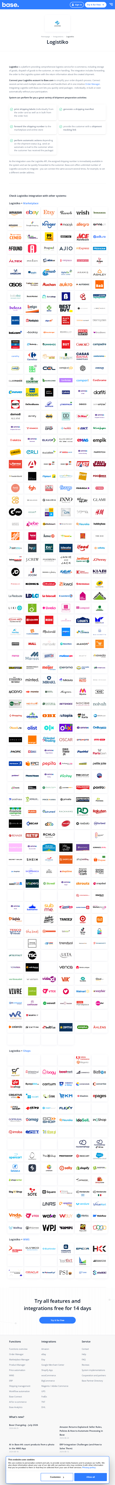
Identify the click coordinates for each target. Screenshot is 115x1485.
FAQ (84, 1359)
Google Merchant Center (52, 1364)
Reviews (85, 1364)
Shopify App (47, 1370)
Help (84, 1354)
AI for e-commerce (18, 1401)
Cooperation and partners (94, 1375)
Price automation (17, 1370)
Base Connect (15, 1396)
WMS (26, 1239)
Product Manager (17, 1364)
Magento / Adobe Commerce (54, 1386)
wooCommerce (48, 1375)
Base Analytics (15, 1407)
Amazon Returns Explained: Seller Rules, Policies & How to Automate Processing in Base (81, 1431)
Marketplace (30, 203)
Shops (27, 1050)
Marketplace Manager (19, 1359)
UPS (43, 1391)
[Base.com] (10, 4)
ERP (11, 1380)
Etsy (43, 1359)
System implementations (93, 1370)
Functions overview (18, 1349)
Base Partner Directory (92, 1380)
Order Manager (92, 84)
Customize (55, 1477)
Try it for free (94, 4)
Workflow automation (19, 1391)
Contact (85, 1349)
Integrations (58, 36)
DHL (43, 1407)
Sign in (78, 4)
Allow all (90, 1477)
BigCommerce (48, 1380)
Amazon (45, 1349)
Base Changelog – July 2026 (23, 1425)
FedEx (44, 1396)
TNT (43, 1401)
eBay (43, 1354)
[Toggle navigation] (111, 4)
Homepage (45, 36)
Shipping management (19, 1386)
